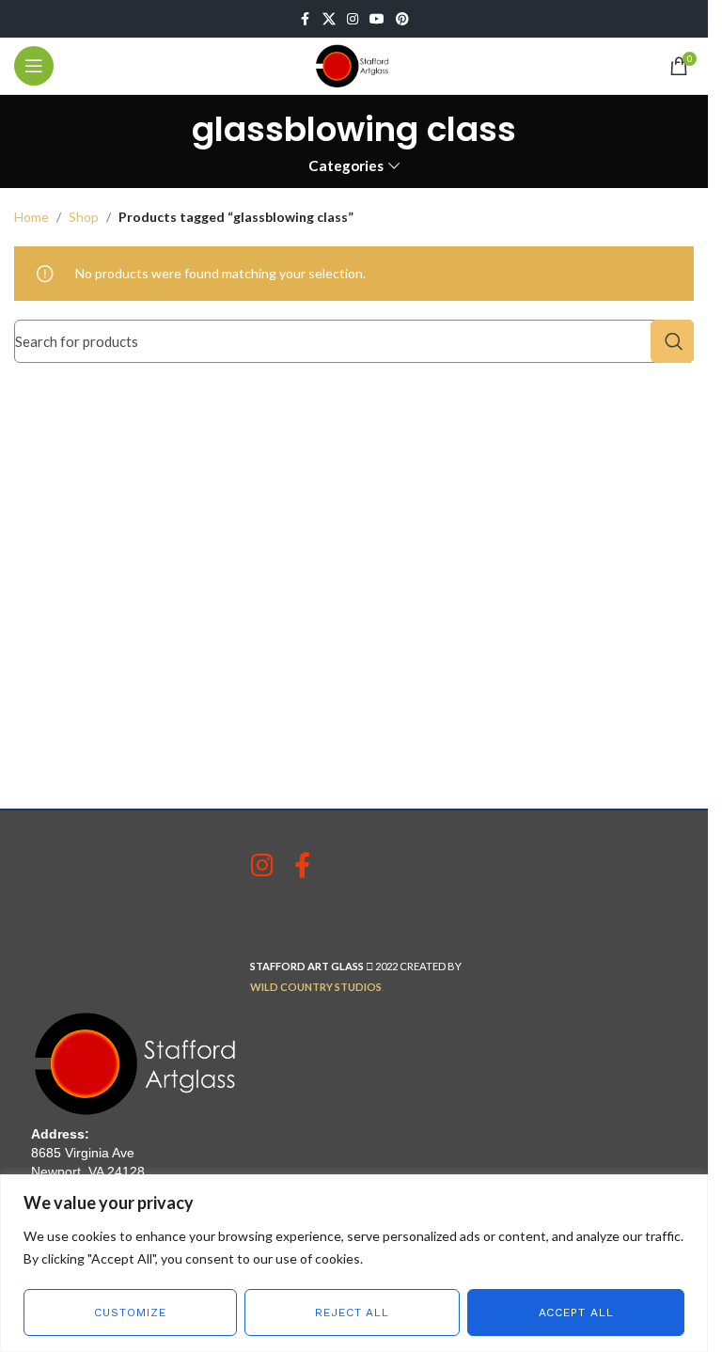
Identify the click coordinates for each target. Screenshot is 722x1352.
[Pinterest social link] (402, 19)
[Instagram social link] (352, 19)
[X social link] (329, 19)
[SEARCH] (672, 341)
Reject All (352, 1312)
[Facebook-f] (302, 864)
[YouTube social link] (377, 19)
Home (31, 217)
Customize (129, 1312)
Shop (84, 217)
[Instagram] (262, 864)
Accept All (576, 1312)
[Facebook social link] (305, 19)
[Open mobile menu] (34, 66)
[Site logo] (354, 64)
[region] (354, 1263)
